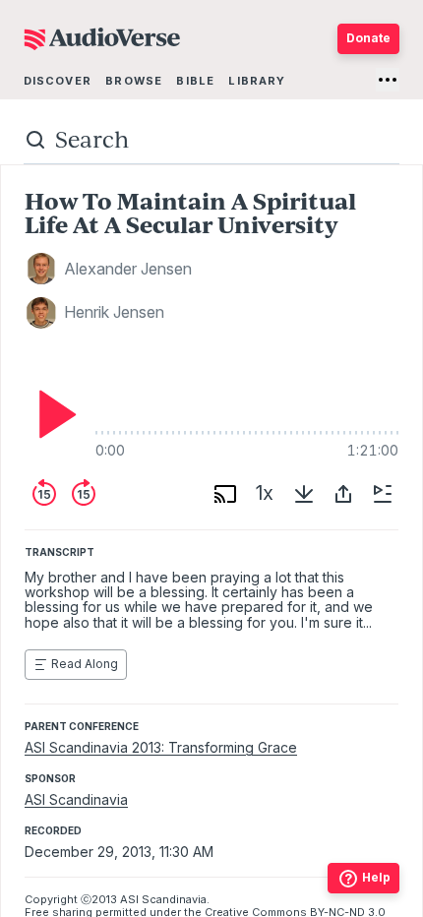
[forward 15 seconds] (83, 494)
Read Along (84, 663)
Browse (133, 81)
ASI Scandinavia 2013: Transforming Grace (161, 747)
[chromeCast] (225, 494)
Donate (368, 38)
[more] (387, 80)
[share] (343, 494)
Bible (195, 81)
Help (376, 877)
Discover (57, 81)
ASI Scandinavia (76, 799)
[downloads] (304, 494)
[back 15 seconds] (44, 494)
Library (256, 81)
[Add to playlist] (382, 494)
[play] (52, 414)
